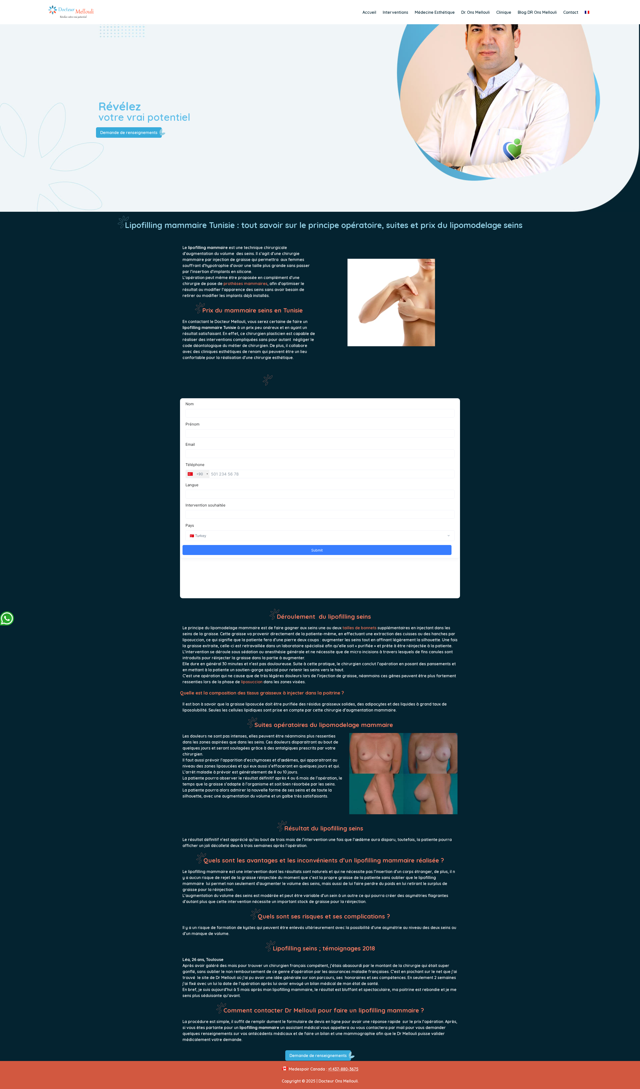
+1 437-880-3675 (343, 1069)
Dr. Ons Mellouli (475, 12)
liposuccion (251, 681)
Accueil (369, 12)
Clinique (503, 12)
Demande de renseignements (129, 132)
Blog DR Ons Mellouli (537, 12)
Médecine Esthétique (435, 12)
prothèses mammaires (246, 283)
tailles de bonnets (359, 627)
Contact (570, 12)
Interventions (395, 12)
